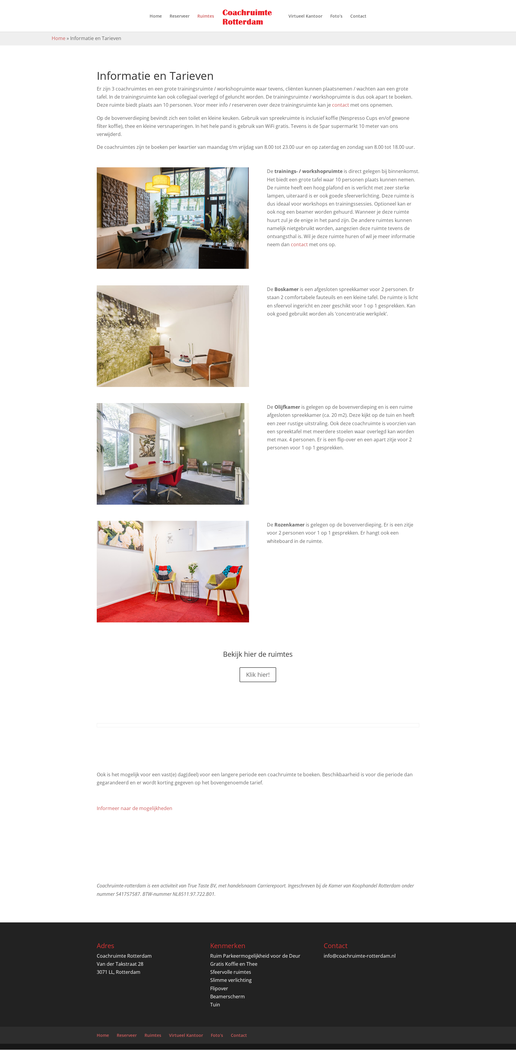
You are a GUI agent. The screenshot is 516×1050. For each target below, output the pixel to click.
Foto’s (336, 16)
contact (341, 105)
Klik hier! (258, 675)
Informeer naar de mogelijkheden (134, 808)
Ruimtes (205, 16)
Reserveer (180, 16)
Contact (358, 16)
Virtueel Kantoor (305, 16)
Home (156, 16)
